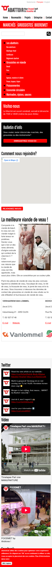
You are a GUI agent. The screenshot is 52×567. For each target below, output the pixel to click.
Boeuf (8, 66)
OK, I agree (7, 563)
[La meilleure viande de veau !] (35, 268)
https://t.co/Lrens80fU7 (21, 411)
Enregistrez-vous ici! (25, 140)
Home (5, 17)
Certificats (9, 54)
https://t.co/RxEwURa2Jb (21, 374)
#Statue (41, 374)
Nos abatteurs (10, 47)
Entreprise (38, 17)
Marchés (9, 25)
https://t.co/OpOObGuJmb (22, 402)
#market (22, 376)
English (47, 2)
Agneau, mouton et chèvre (14, 77)
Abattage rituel (11, 50)
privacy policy (15, 559)
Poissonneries (13, 85)
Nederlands (31, 2)
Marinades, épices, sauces (18, 94)
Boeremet (41, 25)
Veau (8, 74)
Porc (7, 70)
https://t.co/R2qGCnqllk (36, 376)
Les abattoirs (12, 43)
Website (16, 322)
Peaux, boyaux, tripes (13, 81)
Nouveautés (16, 17)
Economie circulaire (15, 90)
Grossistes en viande (16, 62)
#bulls (35, 374)
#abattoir (15, 376)
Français (40, 2)
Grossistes (25, 25)
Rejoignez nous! (12, 208)
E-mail (5, 322)
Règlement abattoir (12, 58)
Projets (28, 17)
